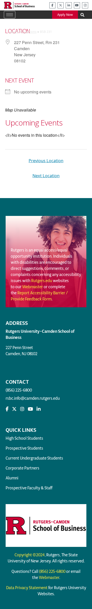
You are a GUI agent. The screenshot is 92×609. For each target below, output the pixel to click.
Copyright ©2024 (30, 555)
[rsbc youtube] (77, 5)
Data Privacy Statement (27, 588)
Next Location (46, 175)
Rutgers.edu (41, 281)
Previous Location (46, 160)
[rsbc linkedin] (69, 5)
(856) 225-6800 (19, 390)
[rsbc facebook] (52, 5)
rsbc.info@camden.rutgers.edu (33, 398)
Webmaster (32, 287)
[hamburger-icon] (9, 14)
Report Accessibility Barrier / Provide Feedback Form (39, 296)
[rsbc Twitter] (14, 409)
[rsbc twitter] (60, 5)
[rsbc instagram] (85, 5)
